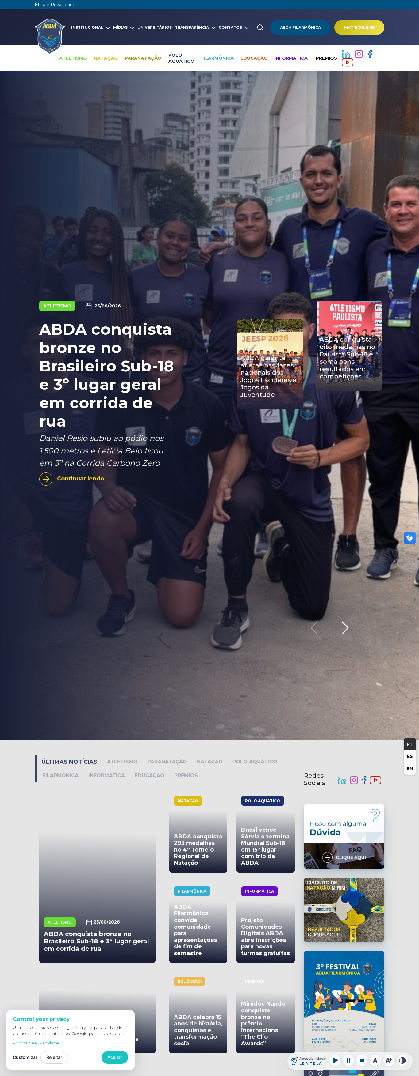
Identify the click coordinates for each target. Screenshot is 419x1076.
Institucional (87, 27)
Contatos (230, 27)
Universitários (154, 27)
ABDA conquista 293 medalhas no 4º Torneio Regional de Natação (198, 849)
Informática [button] (106, 775)
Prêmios (326, 58)
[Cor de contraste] (402, 1060)
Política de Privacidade (36, 1042)
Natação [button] (210, 762)
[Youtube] (347, 62)
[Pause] (348, 1060)
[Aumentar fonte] (388, 1060)
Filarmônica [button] (60, 775)
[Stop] (361, 1060)
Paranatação (143, 58)
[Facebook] (370, 53)
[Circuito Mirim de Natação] (344, 914)
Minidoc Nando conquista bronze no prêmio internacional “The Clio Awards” (263, 1023)
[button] (345, 628)
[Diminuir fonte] (375, 1060)
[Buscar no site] (260, 27)
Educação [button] (149, 775)
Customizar (25, 1057)
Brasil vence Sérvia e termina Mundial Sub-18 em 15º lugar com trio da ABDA (265, 846)
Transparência (192, 27)
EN (410, 768)
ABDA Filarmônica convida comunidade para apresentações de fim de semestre (195, 930)
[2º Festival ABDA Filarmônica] (344, 1005)
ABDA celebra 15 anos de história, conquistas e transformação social (198, 1030)
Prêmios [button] (186, 775)
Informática (291, 58)
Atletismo (73, 58)
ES (410, 756)
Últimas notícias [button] (69, 761)
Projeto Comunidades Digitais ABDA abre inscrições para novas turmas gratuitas (265, 937)
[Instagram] (359, 53)
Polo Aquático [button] (255, 762)
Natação (106, 58)
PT (410, 744)
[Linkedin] (347, 53)
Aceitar (114, 1057)
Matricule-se (359, 27)
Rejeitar (54, 1057)
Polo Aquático (181, 58)
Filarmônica (217, 58)
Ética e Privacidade (55, 4)
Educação (254, 58)
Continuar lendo (80, 478)
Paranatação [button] (167, 762)
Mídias (120, 27)
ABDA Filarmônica (300, 27)
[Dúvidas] (344, 841)
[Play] (334, 1060)
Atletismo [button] (122, 762)
